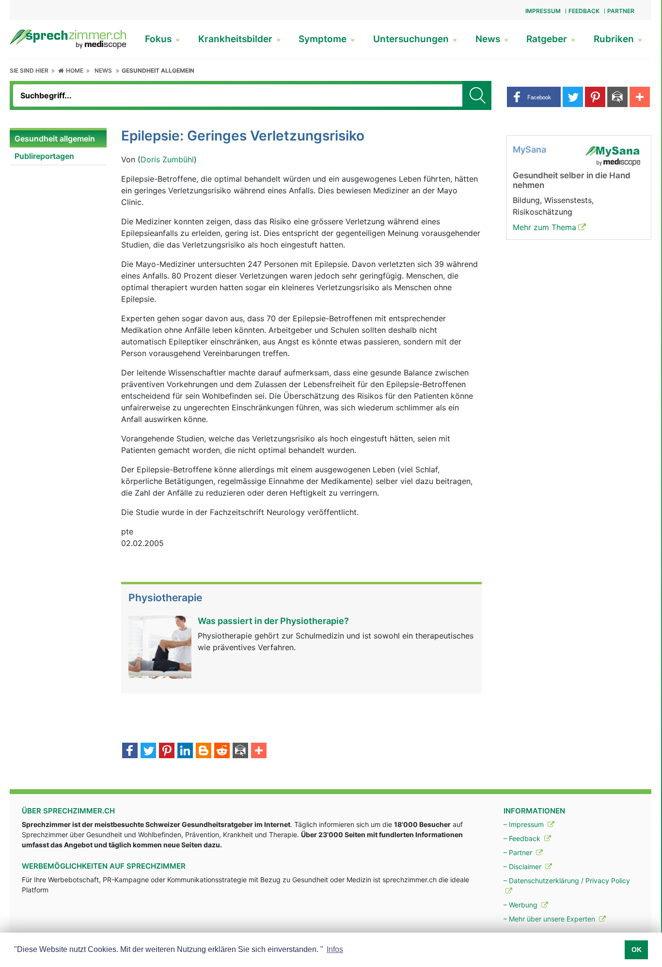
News (489, 39)
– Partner (519, 852)
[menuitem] (58, 139)
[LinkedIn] (185, 751)
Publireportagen (44, 156)
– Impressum (525, 824)
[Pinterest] (166, 751)
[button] (534, 97)
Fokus (159, 39)
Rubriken (615, 39)
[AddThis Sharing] (259, 751)
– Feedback (523, 838)
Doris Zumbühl (167, 159)
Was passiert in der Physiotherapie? (273, 621)
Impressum (543, 11)
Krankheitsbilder (236, 39)
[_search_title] (476, 95)
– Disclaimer (523, 866)
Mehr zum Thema (544, 227)
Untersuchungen (412, 39)
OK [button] (636, 949)
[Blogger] (203, 751)
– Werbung (521, 905)
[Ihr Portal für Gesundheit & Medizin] (68, 38)
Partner (620, 11)
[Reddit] (222, 751)
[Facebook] (130, 751)
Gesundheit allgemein (158, 70)
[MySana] (612, 155)
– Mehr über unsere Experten (550, 919)
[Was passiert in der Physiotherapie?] (159, 646)
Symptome (324, 39)
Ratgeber (547, 39)
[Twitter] (148, 751)
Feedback (583, 11)
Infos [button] (335, 949)
